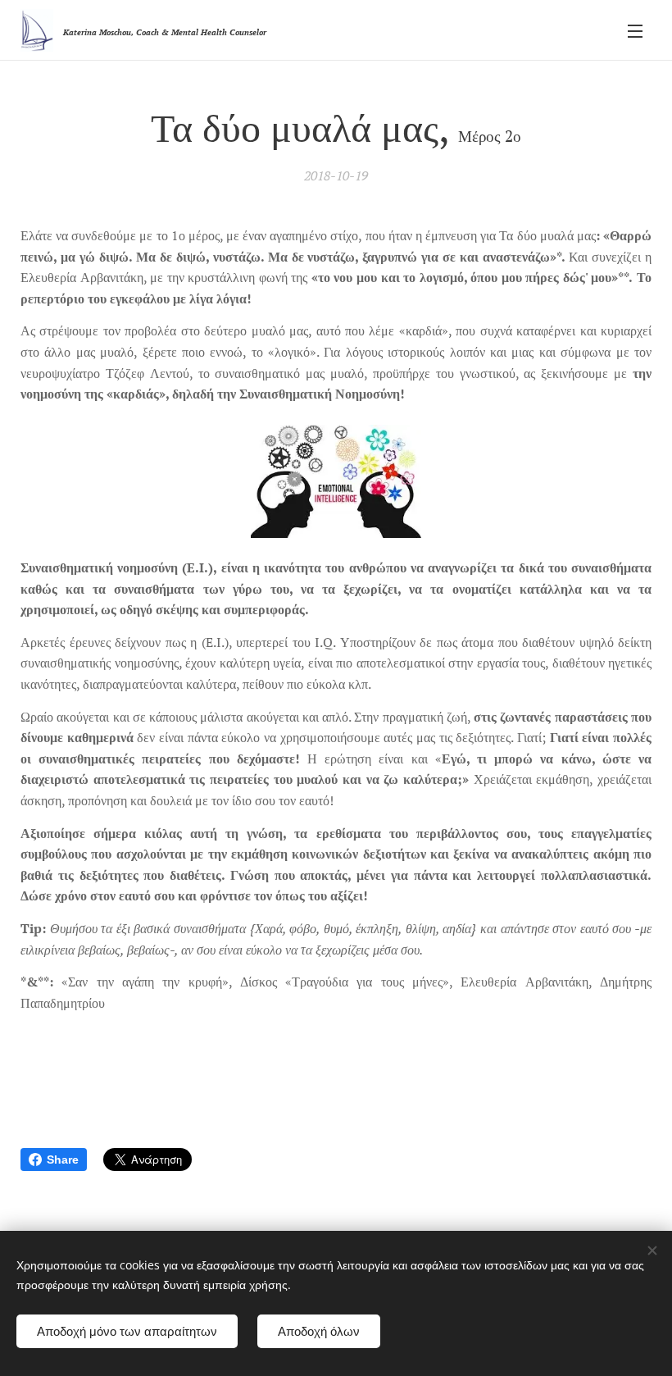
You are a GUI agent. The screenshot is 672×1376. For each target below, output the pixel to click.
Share (63, 1159)
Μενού (635, 30)
